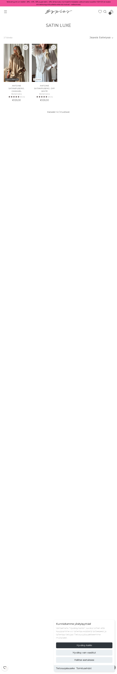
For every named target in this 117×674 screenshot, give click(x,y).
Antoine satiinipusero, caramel (17, 88)
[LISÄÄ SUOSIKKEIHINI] (25, 47)
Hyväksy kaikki (84, 645)
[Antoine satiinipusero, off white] (44, 63)
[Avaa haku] (105, 12)
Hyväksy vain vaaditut (84, 652)
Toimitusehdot (84, 668)
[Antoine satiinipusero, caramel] (16, 63)
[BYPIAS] (58, 12)
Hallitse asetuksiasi (84, 660)
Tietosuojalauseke (65, 668)
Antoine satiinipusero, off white (44, 88)
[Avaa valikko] (5, 12)
